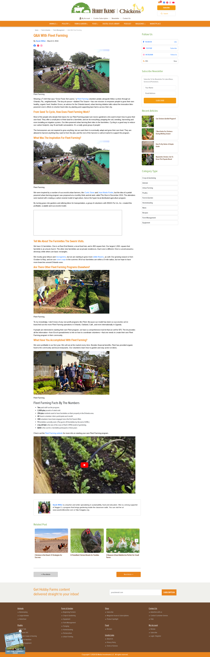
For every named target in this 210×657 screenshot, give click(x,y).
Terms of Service (112, 646)
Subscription (169, 592)
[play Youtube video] (84, 464)
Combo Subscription (100, 18)
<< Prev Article (45, 574)
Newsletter (115, 18)
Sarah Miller (41, 41)
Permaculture (67, 633)
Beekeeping (23, 612)
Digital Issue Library (111, 24)
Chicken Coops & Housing (28, 636)
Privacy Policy (111, 642)
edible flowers (98, 257)
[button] (136, 540)
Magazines (140, 24)
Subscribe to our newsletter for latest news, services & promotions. (158, 80)
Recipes (109, 629)
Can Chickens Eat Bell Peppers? (166, 119)
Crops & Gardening (69, 615)
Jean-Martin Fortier (105, 192)
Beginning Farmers (69, 612)
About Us (110, 639)
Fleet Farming (82, 99)
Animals (52, 24)
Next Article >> (128, 574)
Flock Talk (22, 629)
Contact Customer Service (159, 615)
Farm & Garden (80, 24)
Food (94, 24)
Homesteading (68, 630)
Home (36, 30)
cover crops (61, 259)
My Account (85, 18)
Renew (153, 629)
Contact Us (127, 18)
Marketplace (155, 24)
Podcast (127, 24)
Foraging (66, 626)
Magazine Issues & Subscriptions (118, 615)
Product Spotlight (112, 619)
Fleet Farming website (54, 433)
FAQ (152, 619)
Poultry (65, 24)
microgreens (61, 257)
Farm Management (58, 30)
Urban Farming (68, 637)
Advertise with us (156, 612)
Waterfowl (22, 619)
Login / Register (156, 636)
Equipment (66, 619)
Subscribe (166, 8)
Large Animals (24, 615)
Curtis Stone (89, 192)
